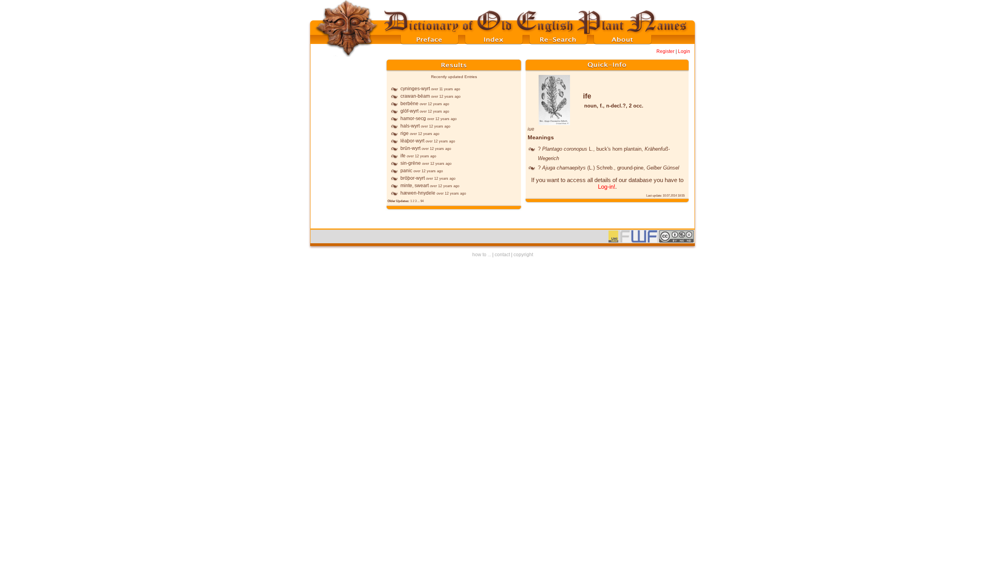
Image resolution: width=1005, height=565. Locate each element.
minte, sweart (414, 185)
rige (404, 133)
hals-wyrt (410, 126)
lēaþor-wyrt (412, 141)
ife (403, 156)
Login (684, 51)
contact (502, 254)
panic (406, 170)
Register (665, 51)
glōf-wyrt (409, 111)
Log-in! (606, 186)
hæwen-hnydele (417, 193)
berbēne (409, 103)
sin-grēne (410, 163)
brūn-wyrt (410, 148)
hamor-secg (413, 118)
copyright (523, 254)
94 (422, 201)
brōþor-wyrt (412, 178)
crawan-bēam (415, 96)
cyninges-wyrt (415, 88)
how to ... (481, 254)
